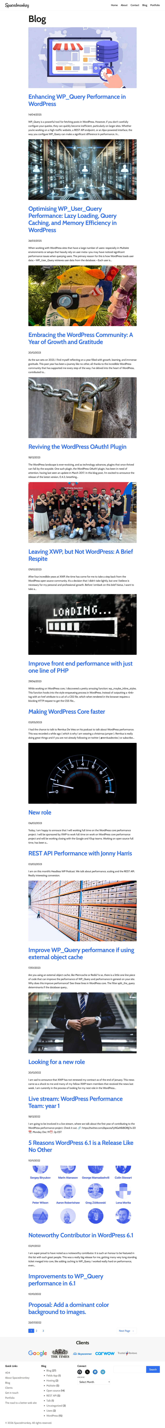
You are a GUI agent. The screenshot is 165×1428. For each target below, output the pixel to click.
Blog (7, 1382)
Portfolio (10, 1397)
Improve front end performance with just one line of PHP (80, 667)
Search (153, 1369)
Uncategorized (54, 1405)
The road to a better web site (21, 1402)
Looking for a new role (57, 1061)
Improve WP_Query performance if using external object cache (81, 953)
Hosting (50, 1380)
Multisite (51, 1385)
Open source (53, 1390)
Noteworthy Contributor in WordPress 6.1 (80, 1235)
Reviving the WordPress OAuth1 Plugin (77, 446)
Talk (48, 1400)
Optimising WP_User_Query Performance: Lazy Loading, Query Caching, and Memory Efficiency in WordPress (72, 219)
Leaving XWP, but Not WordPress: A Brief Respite (80, 555)
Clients (9, 1387)
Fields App (52, 1375)
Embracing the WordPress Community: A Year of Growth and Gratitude (80, 338)
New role (39, 812)
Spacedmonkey (17, 5)
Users (49, 1410)
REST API (51, 1395)
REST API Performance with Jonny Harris (80, 853)
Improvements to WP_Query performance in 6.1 (65, 1280)
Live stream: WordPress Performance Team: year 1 (75, 1102)
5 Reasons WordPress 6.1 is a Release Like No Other (80, 1146)
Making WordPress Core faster (66, 711)
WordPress (52, 1415)
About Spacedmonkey (17, 1377)
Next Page (124, 1330)
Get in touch (11, 1392)
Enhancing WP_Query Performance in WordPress (77, 100)
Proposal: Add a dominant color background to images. (68, 1308)
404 (7, 1372)
